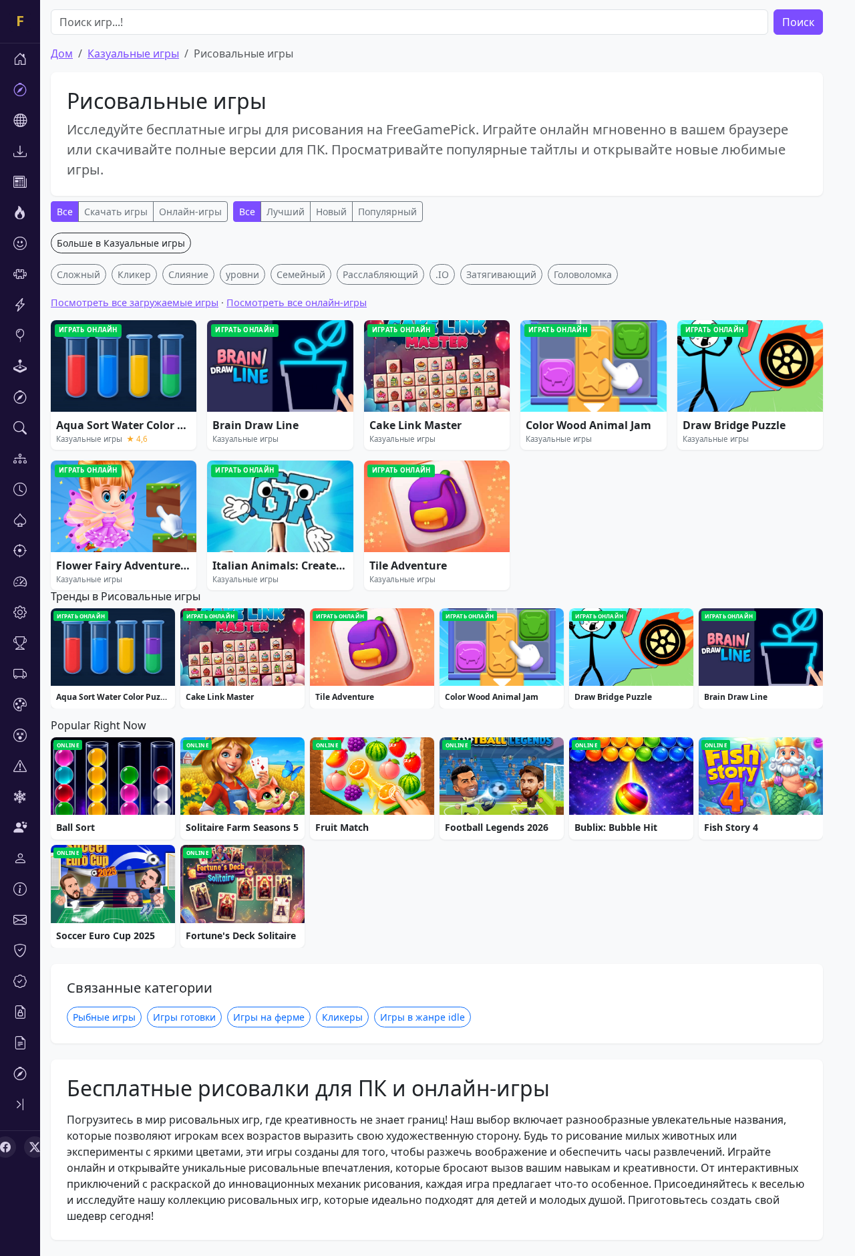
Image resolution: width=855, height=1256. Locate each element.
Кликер (134, 274)
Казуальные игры (133, 53)
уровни (242, 274)
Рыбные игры (104, 1017)
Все (65, 211)
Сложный (78, 274)
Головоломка (583, 274)
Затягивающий (501, 274)
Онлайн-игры (190, 211)
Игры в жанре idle (422, 1017)
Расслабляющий (380, 274)
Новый (331, 211)
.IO (442, 274)
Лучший (286, 211)
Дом (62, 53)
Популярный (387, 211)
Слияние (188, 274)
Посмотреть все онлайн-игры (296, 302)
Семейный (301, 274)
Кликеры (342, 1017)
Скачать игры (116, 211)
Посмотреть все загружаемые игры (134, 302)
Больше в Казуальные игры (121, 243)
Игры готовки (184, 1017)
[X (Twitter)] (34, 1147)
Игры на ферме (269, 1017)
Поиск (798, 22)
